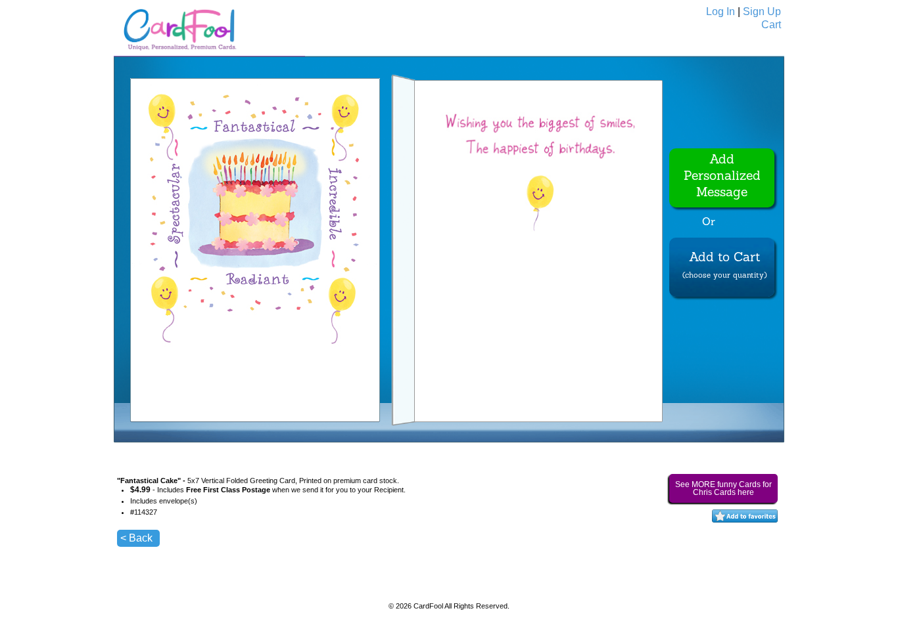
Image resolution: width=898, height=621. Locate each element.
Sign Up (762, 11)
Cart (771, 24)
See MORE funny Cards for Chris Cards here (723, 488)
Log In (720, 11)
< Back (136, 538)
